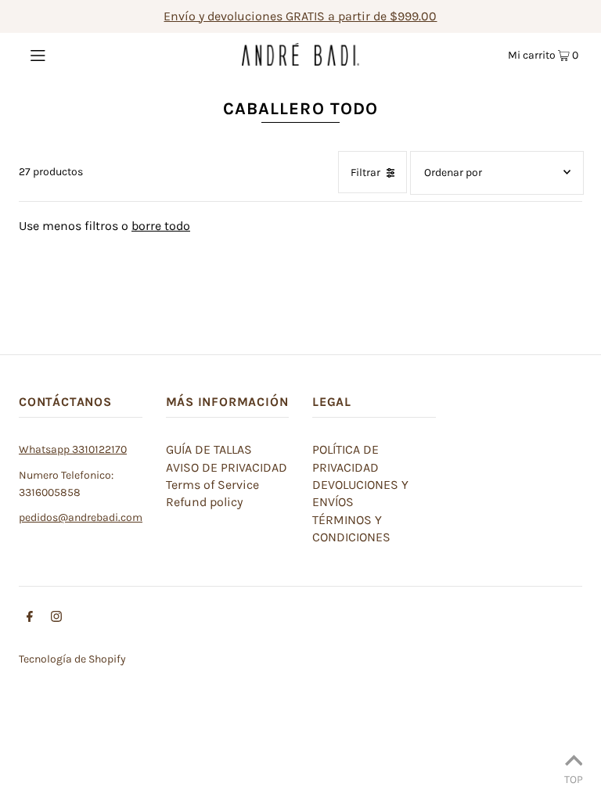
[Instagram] (56, 618)
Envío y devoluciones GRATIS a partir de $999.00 (300, 16)
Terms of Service (212, 484)
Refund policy (204, 501)
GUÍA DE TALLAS (209, 449)
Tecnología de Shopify (72, 659)
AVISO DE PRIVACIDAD (226, 467)
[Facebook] (30, 618)
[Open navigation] (68, 54)
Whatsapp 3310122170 (73, 449)
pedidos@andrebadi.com (80, 517)
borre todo (160, 225)
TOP (573, 779)
